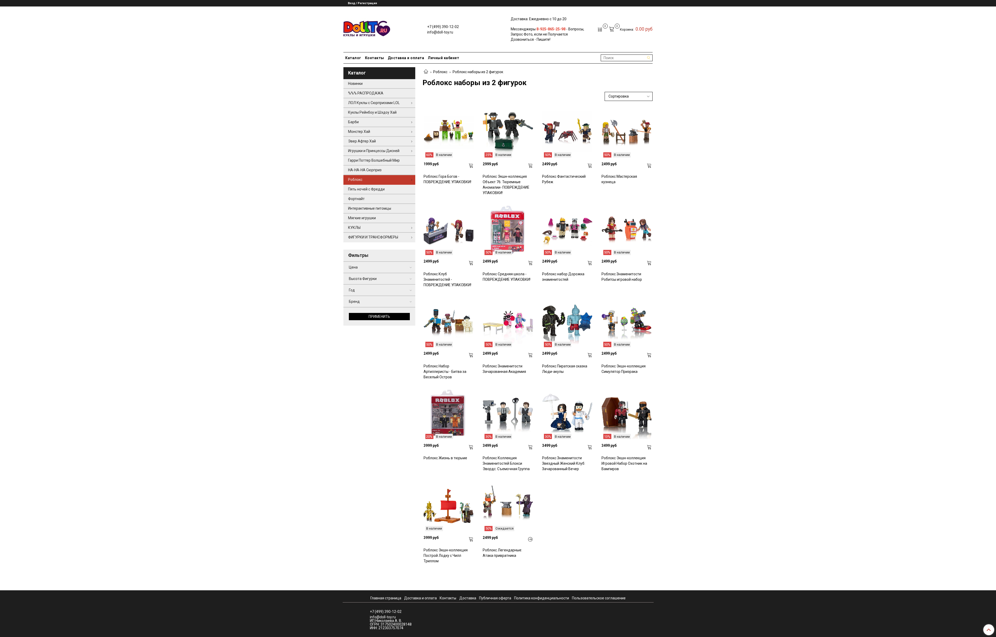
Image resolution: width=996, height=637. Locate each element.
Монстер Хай (359, 131)
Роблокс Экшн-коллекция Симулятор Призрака (623, 369)
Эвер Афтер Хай (362, 141)
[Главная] (426, 72)
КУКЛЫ (354, 227)
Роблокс (440, 72)
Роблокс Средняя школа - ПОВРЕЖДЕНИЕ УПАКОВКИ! (506, 277)
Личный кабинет (443, 58)
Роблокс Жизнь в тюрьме (445, 458)
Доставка (467, 598)
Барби (353, 122)
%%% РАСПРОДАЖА (365, 93)
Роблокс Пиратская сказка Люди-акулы (564, 369)
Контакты (374, 58)
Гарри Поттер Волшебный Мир (374, 160)
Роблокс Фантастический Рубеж (564, 179)
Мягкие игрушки (362, 218)
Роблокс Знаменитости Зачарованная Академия (504, 369)
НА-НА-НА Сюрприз (365, 170)
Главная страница (385, 598)
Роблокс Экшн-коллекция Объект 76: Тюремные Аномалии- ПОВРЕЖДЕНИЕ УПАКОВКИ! (506, 184)
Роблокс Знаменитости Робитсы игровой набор (621, 277)
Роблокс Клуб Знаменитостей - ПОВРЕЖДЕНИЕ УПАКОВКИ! (447, 279)
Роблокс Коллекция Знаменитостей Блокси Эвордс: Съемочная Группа (506, 463)
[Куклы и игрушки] (366, 28)
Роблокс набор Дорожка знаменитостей (563, 277)
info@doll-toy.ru (440, 32)
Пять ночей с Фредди (366, 189)
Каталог (353, 58)
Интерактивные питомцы (369, 208)
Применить (379, 316)
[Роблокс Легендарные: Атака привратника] (530, 539)
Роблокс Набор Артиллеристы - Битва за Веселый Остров (445, 371)
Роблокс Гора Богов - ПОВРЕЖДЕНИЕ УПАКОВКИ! (447, 179)
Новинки (355, 83)
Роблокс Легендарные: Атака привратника (502, 553)
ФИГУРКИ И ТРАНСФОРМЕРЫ (373, 237)
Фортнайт (356, 199)
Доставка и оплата (406, 58)
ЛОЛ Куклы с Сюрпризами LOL (374, 103)
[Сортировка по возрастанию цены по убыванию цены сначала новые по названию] (629, 96)
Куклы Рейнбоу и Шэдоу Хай (372, 112)
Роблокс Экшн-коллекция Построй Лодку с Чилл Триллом (446, 555)
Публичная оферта (495, 598)
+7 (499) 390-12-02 (443, 27)
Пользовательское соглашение (599, 598)
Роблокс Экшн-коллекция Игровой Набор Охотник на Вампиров (624, 463)
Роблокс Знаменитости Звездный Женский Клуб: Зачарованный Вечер (563, 463)
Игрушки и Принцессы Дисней (373, 151)
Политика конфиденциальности (541, 598)
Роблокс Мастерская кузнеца (619, 179)
